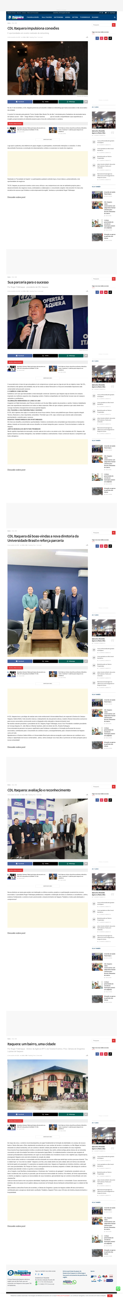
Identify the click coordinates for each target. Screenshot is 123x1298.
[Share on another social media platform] (86, 101)
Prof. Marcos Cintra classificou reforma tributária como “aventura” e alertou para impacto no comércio (72, 129)
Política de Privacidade (32, 12)
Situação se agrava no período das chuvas (109, 236)
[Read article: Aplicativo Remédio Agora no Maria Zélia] (104, 120)
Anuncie (19, 12)
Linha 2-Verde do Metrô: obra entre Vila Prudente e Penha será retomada (106, 166)
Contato (24, 12)
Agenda (67, 17)
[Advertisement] (61, 4)
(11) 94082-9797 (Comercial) (46, 1284)
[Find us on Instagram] (102, 12)
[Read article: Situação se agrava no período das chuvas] (97, 237)
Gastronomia (58, 17)
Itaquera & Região (33, 17)
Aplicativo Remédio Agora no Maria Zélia (98, 132)
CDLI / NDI (14, 23)
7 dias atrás (21, 131)
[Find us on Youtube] (106, 38)
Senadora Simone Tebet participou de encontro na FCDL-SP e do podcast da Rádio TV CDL (31, 129)
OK (110, 1295)
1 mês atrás (108, 215)
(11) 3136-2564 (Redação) (45, 1282)
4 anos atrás (108, 196)
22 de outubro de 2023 (13, 1055)
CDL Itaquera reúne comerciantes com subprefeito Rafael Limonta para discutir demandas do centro (109, 207)
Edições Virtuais (11, 12)
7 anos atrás (108, 230)
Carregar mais (47, 139)
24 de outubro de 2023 (13, 545)
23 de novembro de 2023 (13, 291)
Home (8, 23)
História (75, 17)
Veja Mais (95, 17)
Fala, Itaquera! (47, 17)
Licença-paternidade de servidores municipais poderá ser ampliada (109, 224)
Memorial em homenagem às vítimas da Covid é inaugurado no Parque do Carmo (105, 175)
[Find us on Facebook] (97, 38)
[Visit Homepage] (15, 17)
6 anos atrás (108, 240)
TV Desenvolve (85, 17)
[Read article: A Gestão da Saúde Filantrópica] (97, 195)
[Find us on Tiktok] (110, 38)
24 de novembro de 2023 (13, 37)
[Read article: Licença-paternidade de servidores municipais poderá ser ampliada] (97, 223)
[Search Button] (115, 17)
